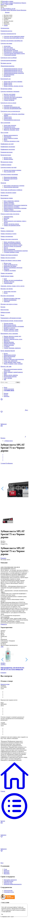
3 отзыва (3, 463)
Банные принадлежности (11, 135)
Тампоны (6, 180)
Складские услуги (9, 892)
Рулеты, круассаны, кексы (11, 330)
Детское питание (8, 323)
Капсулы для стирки (9, 49)
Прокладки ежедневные (10, 177)
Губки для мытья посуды (10, 264)
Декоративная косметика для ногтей (14, 73)
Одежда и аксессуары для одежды (10, 214)
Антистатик (7, 46)
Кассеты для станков (9, 94)
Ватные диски (8, 157)
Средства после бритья (10, 98)
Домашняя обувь (8, 216)
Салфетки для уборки (10, 270)
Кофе (5, 373)
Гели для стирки (8, 47)
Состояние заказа (5, 10)
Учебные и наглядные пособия (12, 211)
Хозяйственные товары (7, 276)
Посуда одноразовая (9, 249)
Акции (6, 392)
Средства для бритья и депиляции (10, 91)
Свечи (2, 228)
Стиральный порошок (10, 55)
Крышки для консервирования (12, 243)
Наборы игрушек (5, 312)
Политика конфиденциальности (13, 884)
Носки (5, 219)
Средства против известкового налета (14, 53)
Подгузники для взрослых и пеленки (14, 185)
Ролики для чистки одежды (11, 224)
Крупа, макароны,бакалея (8, 350)
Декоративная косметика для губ (13, 70)
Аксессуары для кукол (10, 291)
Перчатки (6, 269)
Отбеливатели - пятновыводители (13, 52)
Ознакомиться (17, 2)
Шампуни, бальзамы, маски (11, 129)
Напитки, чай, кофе (6, 366)
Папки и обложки (9, 202)
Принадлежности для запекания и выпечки (16, 250)
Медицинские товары (7, 162)
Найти (18, 382)
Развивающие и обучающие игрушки (11, 318)
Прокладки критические (10, 178)
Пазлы (2, 315)
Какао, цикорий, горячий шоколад (13, 372)
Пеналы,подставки (9, 203)
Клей (5, 278)
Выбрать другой (10, 8)
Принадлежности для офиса (11, 206)
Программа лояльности (10, 879)
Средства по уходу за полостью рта (10, 111)
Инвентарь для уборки (10, 266)
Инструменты (4, 195)
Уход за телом (4, 132)
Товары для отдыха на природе (9, 255)
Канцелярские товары (7, 198)
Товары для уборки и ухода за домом (11, 260)
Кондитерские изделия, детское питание (12, 320)
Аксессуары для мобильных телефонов (11, 190)
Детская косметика (9, 74)
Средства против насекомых (8, 60)
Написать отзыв (5, 684)
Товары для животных (7, 236)
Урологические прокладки (11, 187)
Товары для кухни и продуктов (9, 239)
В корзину (3, 558)
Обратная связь (8, 882)
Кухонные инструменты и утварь (13, 245)
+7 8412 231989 (8, 4)
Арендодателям (8, 890)
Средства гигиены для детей (8, 167)
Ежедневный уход (6, 78)
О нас (5, 869)
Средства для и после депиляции (13, 97)
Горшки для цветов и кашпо (8, 192)
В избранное (9, 463)
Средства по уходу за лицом (8, 102)
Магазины (13, 10)
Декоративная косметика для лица (13, 71)
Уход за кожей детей (9, 171)
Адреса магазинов (9, 389)
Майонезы (7, 340)
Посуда (6, 247)
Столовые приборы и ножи (11, 252)
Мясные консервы (9, 342)
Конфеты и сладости (9, 328)
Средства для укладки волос (11, 128)
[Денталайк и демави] (14, 1)
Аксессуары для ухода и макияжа (13, 81)
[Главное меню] (3, 384)
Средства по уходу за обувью (9, 57)
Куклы (5, 293)
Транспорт (7, 301)
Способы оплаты (8, 881)
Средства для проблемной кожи (12, 108)
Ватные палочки (8, 159)
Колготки (6, 218)
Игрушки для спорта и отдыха (9, 304)
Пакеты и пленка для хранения (12, 246)
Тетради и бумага (8, 209)
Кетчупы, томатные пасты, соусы (13, 339)
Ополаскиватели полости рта (12, 120)
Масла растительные (9, 356)
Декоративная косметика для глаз (13, 68)
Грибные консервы (9, 337)
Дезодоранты (7, 136)
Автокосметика (5, 28)
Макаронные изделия (10, 355)
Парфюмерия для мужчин (8, 149)
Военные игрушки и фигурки (12, 298)
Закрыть (24, 2)
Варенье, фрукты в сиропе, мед (12, 336)
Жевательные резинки (10, 325)
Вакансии (6, 870)
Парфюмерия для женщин (8, 146)
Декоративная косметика (7, 66)
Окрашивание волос (9, 127)
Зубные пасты (8, 117)
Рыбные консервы (9, 345)
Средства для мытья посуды (8, 33)
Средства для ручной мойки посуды (14, 38)
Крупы (6, 353)
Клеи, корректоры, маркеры (11, 201)
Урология (3, 183)
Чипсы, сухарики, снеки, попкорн (13, 363)
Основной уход (8, 105)
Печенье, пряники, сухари (11, 329)
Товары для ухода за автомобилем (13, 280)
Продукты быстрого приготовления (14, 359)
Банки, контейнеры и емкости (12, 242)
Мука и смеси (7, 358)
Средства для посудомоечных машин (14, 36)
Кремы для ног (8, 83)
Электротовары (8, 283)
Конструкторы (5, 309)
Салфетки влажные (6, 164)
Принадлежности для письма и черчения (15, 208)
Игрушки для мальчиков (7, 295)
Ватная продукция (6, 155)
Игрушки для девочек (7, 288)
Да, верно (3, 8)
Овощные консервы (9, 343)
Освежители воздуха (6, 31)
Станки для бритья (9, 100)
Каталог (6, 393)
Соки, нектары (8, 378)
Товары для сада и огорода (8, 257)
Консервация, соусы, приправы (9, 333)
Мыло (5, 139)
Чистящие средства (6, 63)
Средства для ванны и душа (11, 141)
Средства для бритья (9, 95)
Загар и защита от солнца (11, 138)
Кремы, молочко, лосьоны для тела (13, 86)
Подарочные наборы (6, 88)
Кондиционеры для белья (11, 50)
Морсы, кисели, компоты (11, 375)
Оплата (18, 10)
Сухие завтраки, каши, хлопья (12, 362)
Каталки (3, 307)
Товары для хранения (6, 273)
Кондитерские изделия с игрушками (14, 326)
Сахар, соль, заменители (10, 360)
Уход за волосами (5, 122)
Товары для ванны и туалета (8, 233)
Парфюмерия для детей (7, 144)
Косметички (7, 76)
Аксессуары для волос (10, 125)
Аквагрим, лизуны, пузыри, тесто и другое (12, 286)
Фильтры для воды (9, 281)
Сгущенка (6, 346)
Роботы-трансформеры (10, 300)
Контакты (23, 10)
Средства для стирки (6, 43)
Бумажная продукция (6, 152)
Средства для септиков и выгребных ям (11, 40)
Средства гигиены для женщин (9, 174)
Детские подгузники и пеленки (12, 170)
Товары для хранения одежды (12, 225)
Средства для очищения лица (12, 107)
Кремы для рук (8, 84)
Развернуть (4, 624)
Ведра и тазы (7, 263)
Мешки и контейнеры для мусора (13, 267)
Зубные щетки (8, 118)
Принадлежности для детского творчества (15, 205)
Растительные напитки (10, 376)
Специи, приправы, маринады (12, 348)
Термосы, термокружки (7, 231)
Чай (5, 379)
